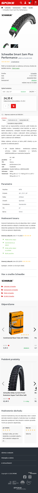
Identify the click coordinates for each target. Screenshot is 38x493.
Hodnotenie (12, 120)
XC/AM (31, 7)
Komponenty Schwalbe (11, 290)
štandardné (22, 204)
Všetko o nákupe (7, 453)
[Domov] (2, 7)
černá (20, 212)
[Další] (35, 329)
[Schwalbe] (19, 281)
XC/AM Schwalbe (9, 296)
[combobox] (19, 91)
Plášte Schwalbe (9, 293)
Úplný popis (15, 68)
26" (20, 193)
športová (21, 201)
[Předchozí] (3, 329)
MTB (20, 189)
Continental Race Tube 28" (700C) (15, 338)
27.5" (23, 193)
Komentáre (24, 120)
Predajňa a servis (7, 458)
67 (19, 208)
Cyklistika (8, 7)
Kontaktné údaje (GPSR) (15, 123)
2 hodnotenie (15, 62)
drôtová (21, 197)
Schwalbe (34, 73)
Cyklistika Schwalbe (10, 286)
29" (27, 193)
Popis (4, 120)
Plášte (24, 7)
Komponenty (17, 7)
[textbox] (19, 91)
